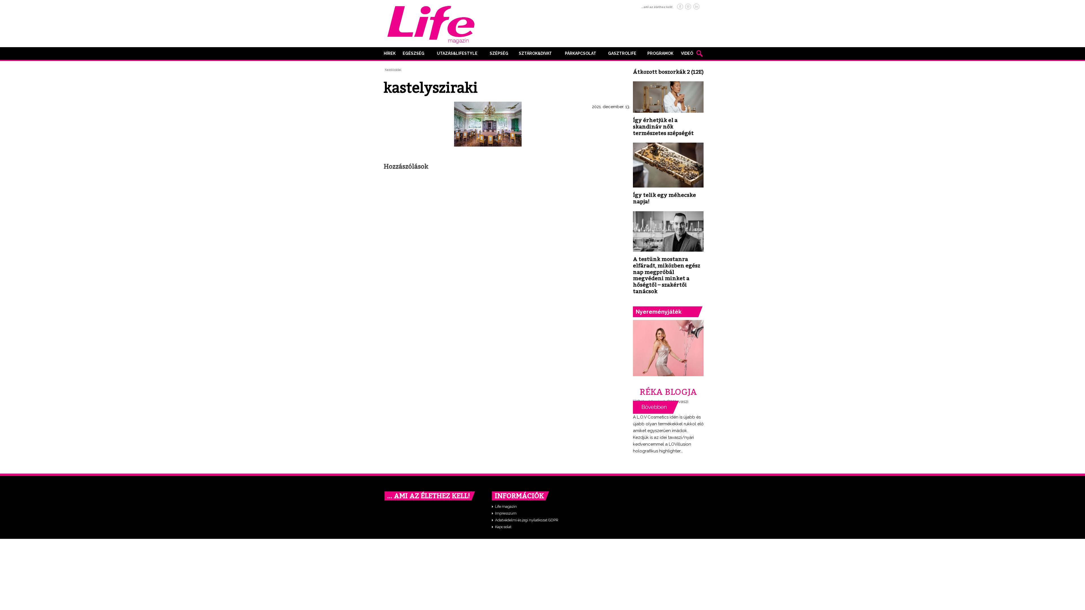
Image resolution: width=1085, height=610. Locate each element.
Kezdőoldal (393, 70)
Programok (660, 53)
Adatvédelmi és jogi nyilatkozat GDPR (526, 520)
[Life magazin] (430, 24)
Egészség (413, 53)
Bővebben (656, 407)
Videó (687, 53)
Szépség (499, 53)
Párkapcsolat (580, 53)
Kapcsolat (503, 527)
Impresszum (506, 513)
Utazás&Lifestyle (457, 53)
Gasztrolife (622, 53)
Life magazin (506, 506)
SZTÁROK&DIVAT (535, 53)
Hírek (390, 53)
